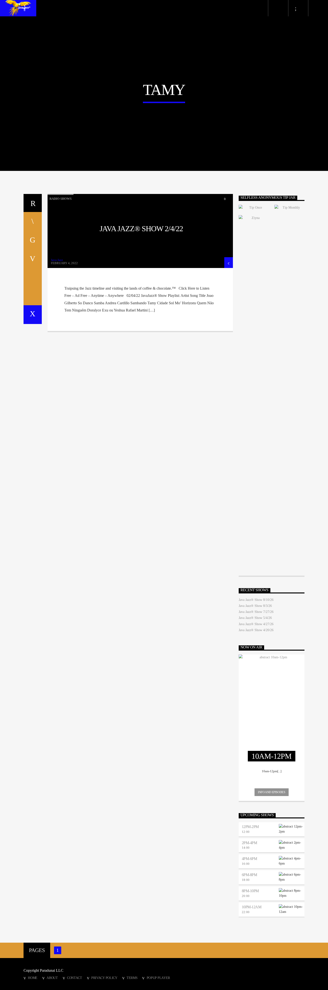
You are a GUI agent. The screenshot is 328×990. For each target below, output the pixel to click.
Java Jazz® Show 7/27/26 (256, 612)
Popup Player (158, 978)
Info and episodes (271, 792)
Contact (74, 978)
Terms (132, 978)
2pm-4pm (249, 843)
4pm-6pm (249, 859)
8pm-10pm (250, 891)
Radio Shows (60, 198)
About (52, 978)
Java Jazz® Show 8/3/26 (255, 606)
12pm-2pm (250, 827)
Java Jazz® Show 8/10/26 (256, 600)
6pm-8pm (249, 875)
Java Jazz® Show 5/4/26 (255, 618)
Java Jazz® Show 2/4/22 (141, 228)
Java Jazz (57, 260)
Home (32, 978)
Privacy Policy (104, 978)
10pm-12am (251, 907)
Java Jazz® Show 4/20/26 (256, 630)
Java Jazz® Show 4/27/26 (256, 624)
